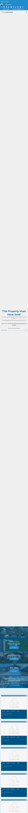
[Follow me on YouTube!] (13, 7)
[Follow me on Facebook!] (4, 7)
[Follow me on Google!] (18, 7)
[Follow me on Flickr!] (20, 7)
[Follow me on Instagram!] (1, 7)
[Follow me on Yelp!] (22, 7)
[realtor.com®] (11, 7)
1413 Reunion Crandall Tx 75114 (7, 792)
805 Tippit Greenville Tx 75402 (7, 766)
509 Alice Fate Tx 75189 (5, 740)
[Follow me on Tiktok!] (15, 7)
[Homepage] (14, 12)
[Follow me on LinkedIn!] (6, 7)
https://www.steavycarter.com (14, 328)
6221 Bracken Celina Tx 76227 (6, 714)
